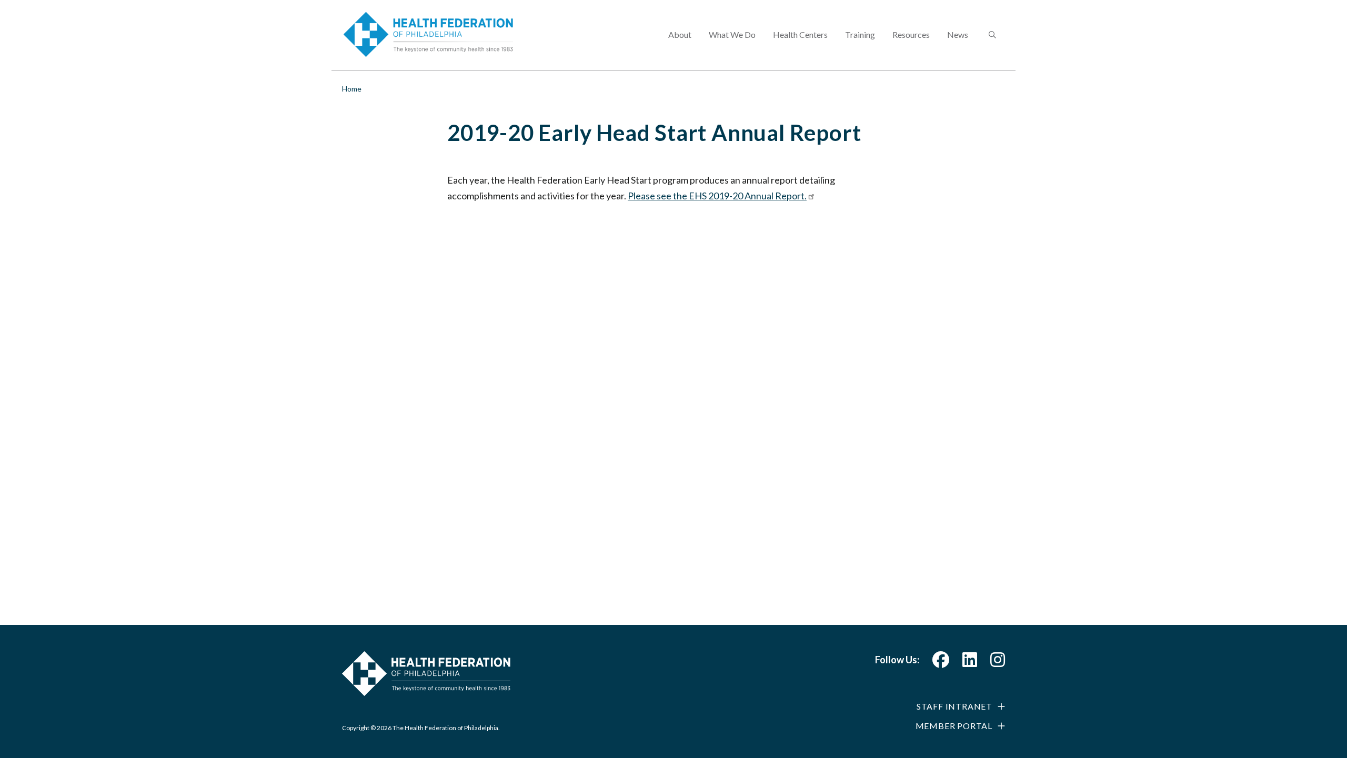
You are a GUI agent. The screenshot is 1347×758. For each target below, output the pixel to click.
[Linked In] (969, 663)
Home (351, 88)
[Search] (991, 35)
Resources (911, 34)
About (679, 34)
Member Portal (954, 726)
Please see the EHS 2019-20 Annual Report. (717, 195)
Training (860, 34)
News (957, 34)
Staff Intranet (954, 706)
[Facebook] (940, 663)
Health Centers (800, 34)
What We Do (732, 34)
